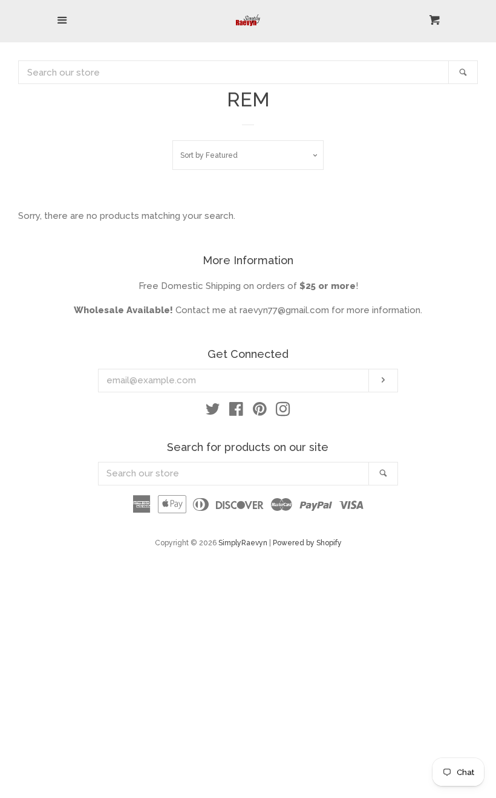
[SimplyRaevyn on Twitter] (213, 411)
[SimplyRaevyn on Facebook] (236, 411)
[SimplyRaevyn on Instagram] (283, 411)
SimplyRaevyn (242, 543)
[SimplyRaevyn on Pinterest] (259, 411)
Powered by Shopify (307, 543)
